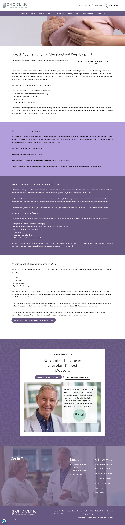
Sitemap (111, 517)
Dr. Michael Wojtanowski (64, 76)
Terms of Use (101, 517)
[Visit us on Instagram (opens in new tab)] (16, 519)
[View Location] (79, 5)
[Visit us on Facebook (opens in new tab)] (12, 519)
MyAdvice (111, 514)
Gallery (86, 511)
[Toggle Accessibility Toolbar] (4, 521)
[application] (28, 13)
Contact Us (110, 511)
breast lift (25, 110)
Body (74, 511)
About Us (57, 511)
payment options (65, 269)
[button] (113, 5)
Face (63, 511)
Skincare (80, 511)
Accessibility (81, 517)
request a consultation (77, 315)
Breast (69, 511)
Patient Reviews (100, 511)
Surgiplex (40, 193)
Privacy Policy (91, 517)
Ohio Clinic (45, 269)
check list (46, 142)
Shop (92, 511)
